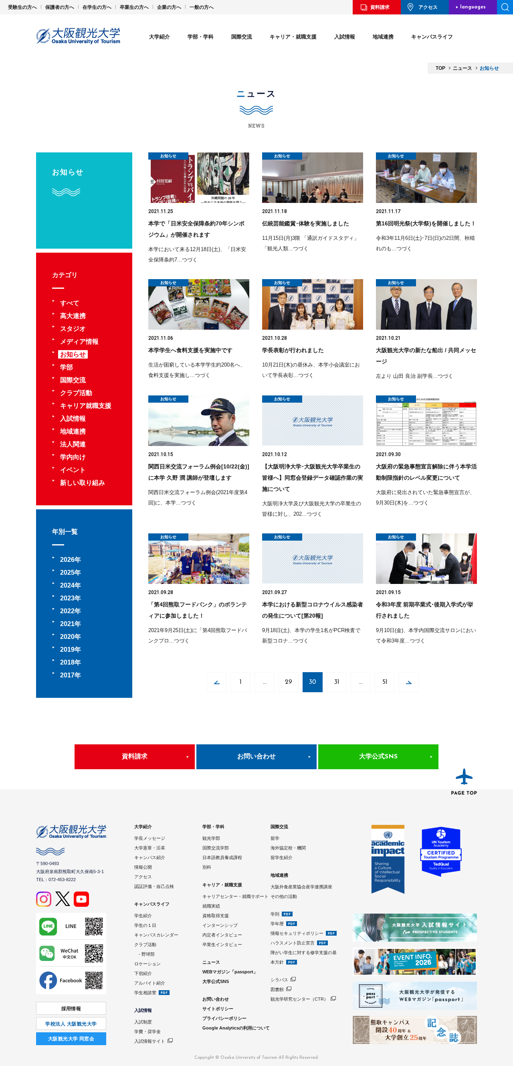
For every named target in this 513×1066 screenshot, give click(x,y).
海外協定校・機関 (288, 847)
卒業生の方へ (134, 7)
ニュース (211, 962)
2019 (67, 649)
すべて (69, 303)
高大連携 (73, 315)
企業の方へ (169, 7)
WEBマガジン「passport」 (230, 971)
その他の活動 (284, 896)
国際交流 (241, 37)
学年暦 (277, 923)
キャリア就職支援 (85, 405)
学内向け (73, 457)
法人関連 (73, 444)
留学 (275, 838)
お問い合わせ (256, 757)
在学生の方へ (97, 7)
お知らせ (73, 354)
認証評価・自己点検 (154, 886)
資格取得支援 (215, 915)
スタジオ (73, 328)
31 (336, 682)
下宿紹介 (143, 973)
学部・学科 (201, 37)
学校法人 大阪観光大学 (71, 1024)
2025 (67, 572)
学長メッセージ (149, 838)
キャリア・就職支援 (293, 37)
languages (473, 7)
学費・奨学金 (147, 1031)
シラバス (279, 979)
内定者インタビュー (222, 934)
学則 (275, 914)
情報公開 (143, 867)
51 (385, 682)
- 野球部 (144, 954)
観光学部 (211, 838)
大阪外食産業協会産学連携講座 (301, 886)
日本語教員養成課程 (222, 857)
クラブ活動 (76, 392)
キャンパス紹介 (149, 857)
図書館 (277, 989)
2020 (67, 636)
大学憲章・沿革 (149, 847)
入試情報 (344, 37)
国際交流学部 (215, 847)
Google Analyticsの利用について (236, 1027)
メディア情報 (79, 341)
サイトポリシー (217, 1008)
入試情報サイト (149, 1041)
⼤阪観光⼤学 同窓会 (71, 1039)
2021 (67, 623)
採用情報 (71, 1008)
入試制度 (143, 1021)
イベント (73, 469)
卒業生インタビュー (222, 944)
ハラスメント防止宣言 (293, 942)
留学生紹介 (282, 857)
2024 (67, 585)
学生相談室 (145, 992)
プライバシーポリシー (224, 1018)
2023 (67, 598)
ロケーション (147, 963)
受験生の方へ (22, 7)
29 (288, 682)
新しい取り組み (82, 482)
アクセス (428, 7)
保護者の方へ (59, 7)
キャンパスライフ (432, 37)
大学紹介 (159, 37)
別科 (206, 867)
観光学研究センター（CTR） (299, 999)
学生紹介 (143, 915)
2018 (67, 662)
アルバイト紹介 (149, 983)
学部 (66, 367)
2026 (67, 559)
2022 (67, 611)
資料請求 (380, 7)
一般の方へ (202, 7)
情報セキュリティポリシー (297, 933)
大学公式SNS (378, 757)
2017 (67, 675)
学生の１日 (145, 925)
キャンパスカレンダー (156, 934)
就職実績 (211, 906)
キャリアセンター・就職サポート (235, 896)
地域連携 (383, 37)
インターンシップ (220, 925)
